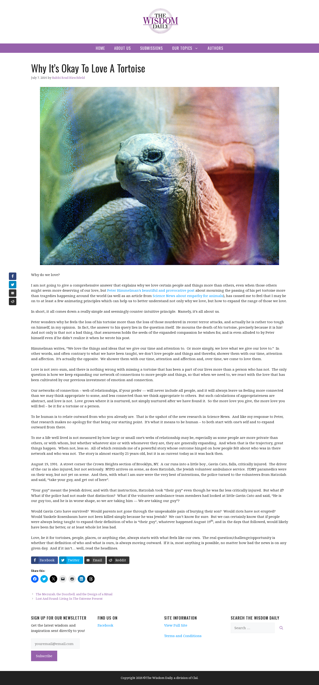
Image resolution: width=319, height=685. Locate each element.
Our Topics (182, 48)
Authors (215, 48)
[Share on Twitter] (12, 284)
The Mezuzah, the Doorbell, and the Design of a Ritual (74, 594)
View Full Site (175, 625)
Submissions (151, 48)
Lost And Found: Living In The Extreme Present (69, 598)
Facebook (105, 625)
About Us (122, 48)
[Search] (281, 628)
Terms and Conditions (183, 635)
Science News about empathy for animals (188, 295)
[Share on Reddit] (12, 301)
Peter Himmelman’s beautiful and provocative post (151, 290)
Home (100, 48)
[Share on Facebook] (12, 276)
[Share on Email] (12, 293)
